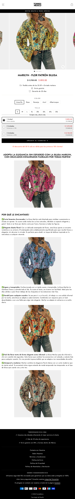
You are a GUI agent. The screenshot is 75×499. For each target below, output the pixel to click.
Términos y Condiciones (37, 457)
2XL (38, 111)
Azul (44, 102)
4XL (50, 111)
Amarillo (19, 102)
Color (37, 98)
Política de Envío (37, 460)
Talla (37, 108)
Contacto (57, 483)
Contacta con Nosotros (37, 450)
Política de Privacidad (37, 463)
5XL (56, 111)
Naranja (36, 102)
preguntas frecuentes (52, 479)
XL (32, 111)
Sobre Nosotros (37, 454)
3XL (44, 111)
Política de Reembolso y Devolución (37, 466)
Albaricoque (54, 102)
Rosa (28, 102)
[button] (37, 120)
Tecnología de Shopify (37, 497)
